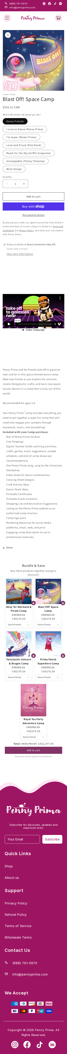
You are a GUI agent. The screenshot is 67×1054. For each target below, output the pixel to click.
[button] (7, 18)
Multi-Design (14, 169)
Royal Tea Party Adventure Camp (33, 721)
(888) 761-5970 (18, 3)
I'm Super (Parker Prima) (21, 137)
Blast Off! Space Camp (48, 609)
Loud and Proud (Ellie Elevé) (23, 145)
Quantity (7, 176)
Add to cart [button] (33, 749)
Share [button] (9, 547)
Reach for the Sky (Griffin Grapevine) (28, 153)
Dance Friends (15, 121)
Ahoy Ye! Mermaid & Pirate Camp (19, 609)
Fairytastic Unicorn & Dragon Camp (18, 661)
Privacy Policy (16, 903)
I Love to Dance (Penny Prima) (24, 129)
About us (12, 878)
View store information (20, 253)
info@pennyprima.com (22, 7)
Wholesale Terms (18, 937)
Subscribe (52, 839)
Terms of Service (18, 926)
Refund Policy (16, 914)
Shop (9, 866)
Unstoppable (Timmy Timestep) (25, 161)
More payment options (33, 215)
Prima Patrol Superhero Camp (48, 661)
